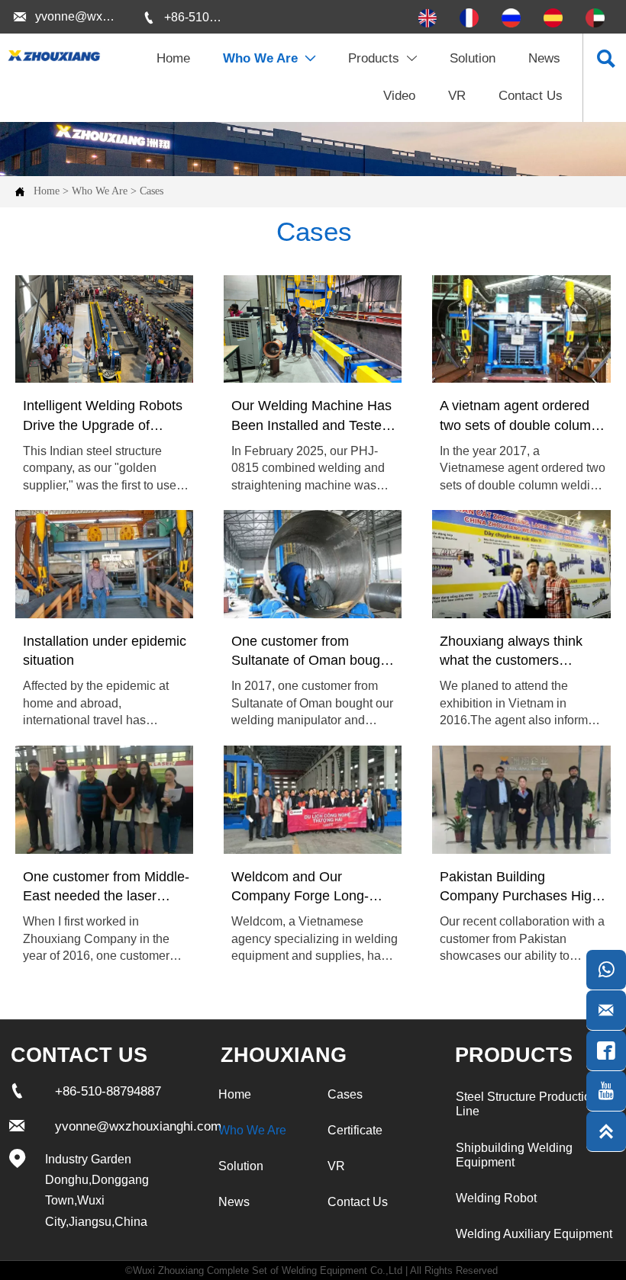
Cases (151, 191)
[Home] (53, 56)
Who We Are (99, 191)
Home (47, 191)
